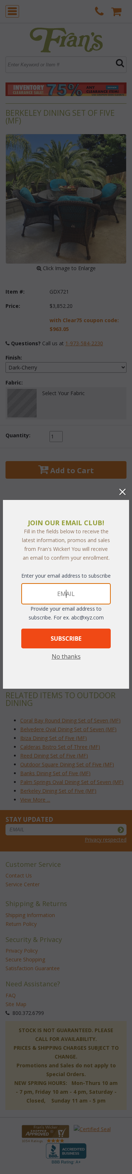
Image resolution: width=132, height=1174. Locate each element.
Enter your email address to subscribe (66, 575)
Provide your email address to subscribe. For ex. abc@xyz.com (66, 613)
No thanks (66, 656)
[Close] (122, 491)
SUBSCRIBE (66, 638)
